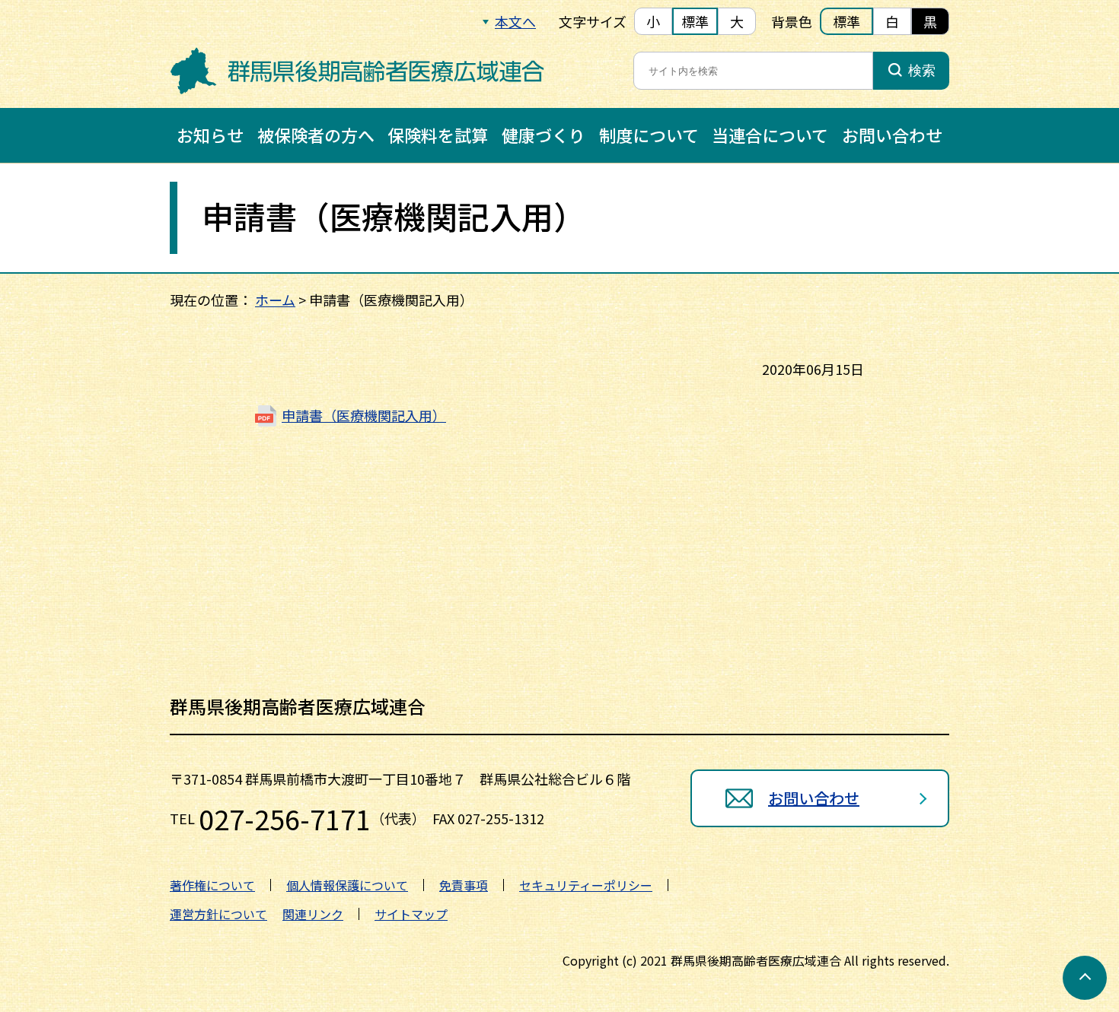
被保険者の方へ (316, 134)
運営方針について (218, 914)
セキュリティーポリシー (585, 885)
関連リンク (312, 914)
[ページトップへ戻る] (1085, 978)
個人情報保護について (347, 885)
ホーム (275, 299)
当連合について (770, 134)
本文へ (515, 21)
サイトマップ (411, 914)
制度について (649, 134)
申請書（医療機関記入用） (364, 415)
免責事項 (463, 885)
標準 (695, 21)
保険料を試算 (437, 134)
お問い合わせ (892, 134)
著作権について (212, 885)
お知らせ (210, 134)
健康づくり (543, 134)
